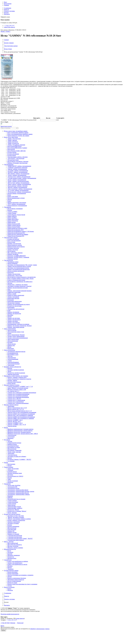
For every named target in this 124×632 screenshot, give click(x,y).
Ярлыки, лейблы (12, 380)
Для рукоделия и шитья (10, 46)
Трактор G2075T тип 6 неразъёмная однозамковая (21, 412)
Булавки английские (13, 239)
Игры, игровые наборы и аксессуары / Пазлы (20, 278)
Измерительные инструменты (16, 246)
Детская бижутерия (13, 160)
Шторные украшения (13, 555)
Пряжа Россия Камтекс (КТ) (15, 230)
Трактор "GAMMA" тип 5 (14, 423)
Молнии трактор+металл (11, 404)
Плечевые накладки (13, 248)
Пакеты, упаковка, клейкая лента (16, 377)
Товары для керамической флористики (18, 269)
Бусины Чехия (11, 155)
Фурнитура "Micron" (13, 509)
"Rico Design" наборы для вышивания (18, 173)
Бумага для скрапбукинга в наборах (17, 561)
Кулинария (10, 300)
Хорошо (3, 630)
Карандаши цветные (13, 298)
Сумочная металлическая (14, 535)
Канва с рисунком (12, 196)
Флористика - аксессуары (14, 275)
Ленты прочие (11, 344)
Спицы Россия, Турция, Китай (16, 214)
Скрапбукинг (8, 560)
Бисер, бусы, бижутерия (11, 137)
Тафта (9, 479)
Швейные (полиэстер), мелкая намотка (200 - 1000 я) (22, 433)
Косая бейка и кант (12, 354)
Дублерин (10, 470)
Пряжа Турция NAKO (13, 227)
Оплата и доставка (9, 11)
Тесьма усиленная (12, 480)
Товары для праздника (13, 274)
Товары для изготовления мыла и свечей (19, 266)
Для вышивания (8, 164)
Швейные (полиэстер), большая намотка (19, 432)
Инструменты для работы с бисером (17, 161)
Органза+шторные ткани (14, 473)
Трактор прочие (12, 426)
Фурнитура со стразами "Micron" (16, 511)
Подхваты (10, 552)
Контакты (7, 14)
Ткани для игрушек (13, 468)
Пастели (9, 283)
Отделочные (11, 436)
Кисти (9, 550)
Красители (10, 272)
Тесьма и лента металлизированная (17, 338)
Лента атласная (11, 330)
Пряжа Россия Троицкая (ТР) (15, 236)
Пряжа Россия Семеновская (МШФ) (17, 234)
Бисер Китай (11, 149)
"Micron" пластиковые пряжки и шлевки (19, 518)
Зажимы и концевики (13, 522)
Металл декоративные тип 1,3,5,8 (17, 407)
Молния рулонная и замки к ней (16, 389)
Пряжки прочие (12, 532)
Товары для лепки (12, 321)
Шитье (9, 347)
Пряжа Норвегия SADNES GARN (17, 228)
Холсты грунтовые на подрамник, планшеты (20, 575)
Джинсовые (10, 406)
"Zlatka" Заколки (12, 140)
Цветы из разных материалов (15, 271)
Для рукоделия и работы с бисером (17, 157)
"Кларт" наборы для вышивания (16, 179)
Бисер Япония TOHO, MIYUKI (16, 151)
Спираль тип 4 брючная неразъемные (18, 397)
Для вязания (7, 207)
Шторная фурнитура (10, 549)
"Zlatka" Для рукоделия (14, 138)
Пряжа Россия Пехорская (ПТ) (16, 233)
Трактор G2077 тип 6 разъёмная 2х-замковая (20, 415)
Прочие (9, 458)
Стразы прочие (11, 503)
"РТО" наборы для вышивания (16, 204)
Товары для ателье (12, 249)
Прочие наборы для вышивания (16, 193)
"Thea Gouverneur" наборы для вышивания (19, 189)
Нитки (6, 427)
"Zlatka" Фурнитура (13, 143)
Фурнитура (10, 556)
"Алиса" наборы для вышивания (16, 175)
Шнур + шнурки (8, 541)
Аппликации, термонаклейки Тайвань (18, 494)
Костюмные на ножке (13, 447)
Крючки (9, 210)
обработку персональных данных (39, 628)
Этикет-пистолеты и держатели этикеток (19, 379)
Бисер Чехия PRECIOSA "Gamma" (17, 147)
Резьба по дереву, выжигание (15, 295)
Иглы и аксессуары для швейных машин (15, 131)
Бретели (9, 368)
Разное (6, 462)
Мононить (10, 438)
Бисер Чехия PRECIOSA (14, 146)
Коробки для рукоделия (14, 243)
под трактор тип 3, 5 (13, 391)
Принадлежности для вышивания (17, 205)
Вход (5, 2)
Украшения (7, 484)
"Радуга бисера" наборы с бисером (17, 186)
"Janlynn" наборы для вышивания (17, 169)
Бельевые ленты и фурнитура (12, 366)
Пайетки (9, 497)
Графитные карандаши (13, 292)
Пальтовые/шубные (13, 446)
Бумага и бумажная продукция (16, 280)
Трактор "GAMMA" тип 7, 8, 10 (16, 424)
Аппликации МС (12, 487)
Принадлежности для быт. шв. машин (18, 135)
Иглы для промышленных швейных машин (19, 134)
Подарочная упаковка (13, 303)
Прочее (9, 316)
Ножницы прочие (12, 258)
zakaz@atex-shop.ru (9, 27)
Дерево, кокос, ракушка (14, 452)
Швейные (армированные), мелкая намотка (19, 430)
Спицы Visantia (11, 213)
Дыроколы (10, 569)
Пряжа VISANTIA (12, 220)
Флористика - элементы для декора (17, 284)
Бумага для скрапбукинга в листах (17, 564)
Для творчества (8, 260)
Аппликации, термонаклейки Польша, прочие (20, 491)
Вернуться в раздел (6, 126)
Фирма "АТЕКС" (6, 31)
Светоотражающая (12, 359)
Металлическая (11, 528)
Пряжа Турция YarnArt (13, 225)
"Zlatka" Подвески (12, 141)
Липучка (9, 356)
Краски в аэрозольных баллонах (16, 578)
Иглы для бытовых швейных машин (17, 132)
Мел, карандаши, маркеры (15, 252)
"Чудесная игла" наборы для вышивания (19, 192)
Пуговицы (7, 439)
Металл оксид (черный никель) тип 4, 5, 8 (19, 411)
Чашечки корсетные (13, 374)
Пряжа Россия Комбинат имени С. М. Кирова (20, 231)
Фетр (8, 289)
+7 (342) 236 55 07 (9, 25)
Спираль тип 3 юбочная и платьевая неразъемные (21, 392)
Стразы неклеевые (12, 502)
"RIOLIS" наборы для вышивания (17, 187)
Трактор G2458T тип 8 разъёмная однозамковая (21, 417)
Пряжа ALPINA (12, 217)
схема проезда (20, 618)
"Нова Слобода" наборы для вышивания (19, 184)
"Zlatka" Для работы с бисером (16, 144)
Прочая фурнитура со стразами (16, 499)
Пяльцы (9, 199)
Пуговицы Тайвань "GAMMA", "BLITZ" (19, 459)
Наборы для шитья (12, 254)
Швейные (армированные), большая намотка (20, 429)
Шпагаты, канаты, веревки (15, 547)
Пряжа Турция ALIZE (13, 224)
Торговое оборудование (14, 382)
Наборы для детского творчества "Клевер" (19, 325)
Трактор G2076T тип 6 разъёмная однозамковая (21, 414)
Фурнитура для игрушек (14, 306)
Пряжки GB (10, 531)
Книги (9, 588)
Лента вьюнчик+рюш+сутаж (15, 331)
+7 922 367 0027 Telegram (8, 623)
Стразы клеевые (12, 500)
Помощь (6, 5)
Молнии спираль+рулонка (11, 385)
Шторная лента (11, 558)
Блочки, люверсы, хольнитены (16, 520)
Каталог (6, 12)
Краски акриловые (12, 573)
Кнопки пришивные (13, 526)
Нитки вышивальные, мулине (16, 198)
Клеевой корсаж (12, 471)
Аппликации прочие (13, 488)
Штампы (9, 566)
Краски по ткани (12, 582)
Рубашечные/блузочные (14, 442)
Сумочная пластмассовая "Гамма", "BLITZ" (20, 538)
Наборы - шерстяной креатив (15, 327)
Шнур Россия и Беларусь (14, 544)
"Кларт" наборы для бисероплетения (18, 181)
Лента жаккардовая (13, 339)
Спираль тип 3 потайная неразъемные (18, 394)
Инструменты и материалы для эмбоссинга (19, 281)
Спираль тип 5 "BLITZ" (14, 398)
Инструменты (11, 251)
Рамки (9, 201)
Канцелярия (10, 307)
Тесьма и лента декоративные (15, 336)
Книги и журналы (9, 587)
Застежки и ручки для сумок (15, 515)
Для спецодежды (12, 455)
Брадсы (9, 567)
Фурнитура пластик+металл (12, 514)
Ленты (9, 371)
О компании (7, 8)
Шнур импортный (12, 543)
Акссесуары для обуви (13, 485)
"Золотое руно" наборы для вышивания (18, 176)
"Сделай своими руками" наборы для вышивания (21, 178)
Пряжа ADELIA (12, 216)
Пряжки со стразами (13, 534)
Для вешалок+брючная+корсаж (16, 351)
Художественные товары (11, 570)
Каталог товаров (9, 43)
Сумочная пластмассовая (14, 537)
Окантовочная (11, 357)
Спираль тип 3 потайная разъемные (17, 395)
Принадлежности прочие (14, 245)
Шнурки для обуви (12, 546)
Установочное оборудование (15, 540)
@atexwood (20, 623)
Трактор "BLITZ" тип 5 (14, 421)
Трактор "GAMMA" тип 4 (14, 420)
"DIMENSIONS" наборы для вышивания (19, 166)
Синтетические (11, 435)
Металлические (11, 449)
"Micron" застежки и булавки (15, 517)
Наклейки (10, 315)
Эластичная (10, 365)
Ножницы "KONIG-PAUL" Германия (18, 257)
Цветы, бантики (12, 512)
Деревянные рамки (12, 262)
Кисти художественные (14, 581)
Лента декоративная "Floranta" (16, 335)
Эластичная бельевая (13, 363)
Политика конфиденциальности (10, 614)
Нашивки (10, 496)
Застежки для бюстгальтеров (15, 369)
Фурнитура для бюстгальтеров (16, 373)
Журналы (10, 590)
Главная (6, 39)
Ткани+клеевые (8, 467)
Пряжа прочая (11, 222)
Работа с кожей (11, 293)
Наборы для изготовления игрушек (17, 287)
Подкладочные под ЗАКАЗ (15, 476)
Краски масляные (12, 572)
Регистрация (7, 3)
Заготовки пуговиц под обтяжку (16, 456)
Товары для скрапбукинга (14, 563)
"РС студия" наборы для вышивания (17, 190)
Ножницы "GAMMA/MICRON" (16, 255)
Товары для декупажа (13, 318)
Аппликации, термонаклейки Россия (18, 493)
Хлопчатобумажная (13, 362)
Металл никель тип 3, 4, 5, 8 (15, 409)
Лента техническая (9, 350)
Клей (8, 310)
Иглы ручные (8, 49)
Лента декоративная (10, 328)
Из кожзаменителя (12, 353)
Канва (9, 195)
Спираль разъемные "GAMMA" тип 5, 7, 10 (20, 386)
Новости (6, 9)
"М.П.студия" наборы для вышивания (18, 182)
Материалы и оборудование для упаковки (16, 376)
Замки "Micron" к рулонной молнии (17, 388)
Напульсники (11, 464)
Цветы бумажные (12, 263)
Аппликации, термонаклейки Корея (17, 490)
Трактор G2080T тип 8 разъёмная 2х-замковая (20, 418)
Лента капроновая (12, 341)
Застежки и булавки (13, 523)
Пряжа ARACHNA (12, 219)
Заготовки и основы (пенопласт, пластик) (19, 286)
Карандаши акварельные (14, 301)
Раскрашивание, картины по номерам (18, 324)
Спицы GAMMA (12, 211)
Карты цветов (11, 383)
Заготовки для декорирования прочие (18, 268)
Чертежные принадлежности (15, 579)
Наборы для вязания (13, 312)
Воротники (10, 348)
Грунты (9, 585)
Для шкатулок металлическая (15, 309)
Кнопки (9, 525)
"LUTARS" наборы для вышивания (17, 170)
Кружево (10, 342)
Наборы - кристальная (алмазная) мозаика (19, 290)
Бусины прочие (11, 152)
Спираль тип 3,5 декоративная (16, 400)
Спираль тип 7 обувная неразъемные (18, 403)
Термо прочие (11, 505)
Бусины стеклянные (13, 154)
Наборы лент (11, 345)
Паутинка (10, 474)
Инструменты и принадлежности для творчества (21, 277)
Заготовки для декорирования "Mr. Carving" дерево (22, 265)
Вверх (2, 625)
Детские (9, 441)
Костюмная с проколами (14, 450)
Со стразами (11, 461)
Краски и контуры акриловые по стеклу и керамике (22, 584)
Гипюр (9, 333)
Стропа (9, 360)
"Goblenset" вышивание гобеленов (17, 167)
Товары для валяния (13, 297)
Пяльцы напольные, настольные (16, 202)
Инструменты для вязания (15, 208)
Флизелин (10, 482)
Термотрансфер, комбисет (14, 508)
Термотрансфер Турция (14, 506)
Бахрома (9, 553)
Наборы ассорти (12, 444)
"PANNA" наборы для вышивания (17, 172)
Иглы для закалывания (13, 240)
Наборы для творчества (14, 313)
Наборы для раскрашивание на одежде (18, 304)
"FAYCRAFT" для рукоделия (15, 158)
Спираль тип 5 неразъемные (15, 401)
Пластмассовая (11, 529)
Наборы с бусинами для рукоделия (17, 163)
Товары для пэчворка (13, 322)
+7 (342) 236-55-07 (11, 620)
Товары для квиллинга (13, 319)
